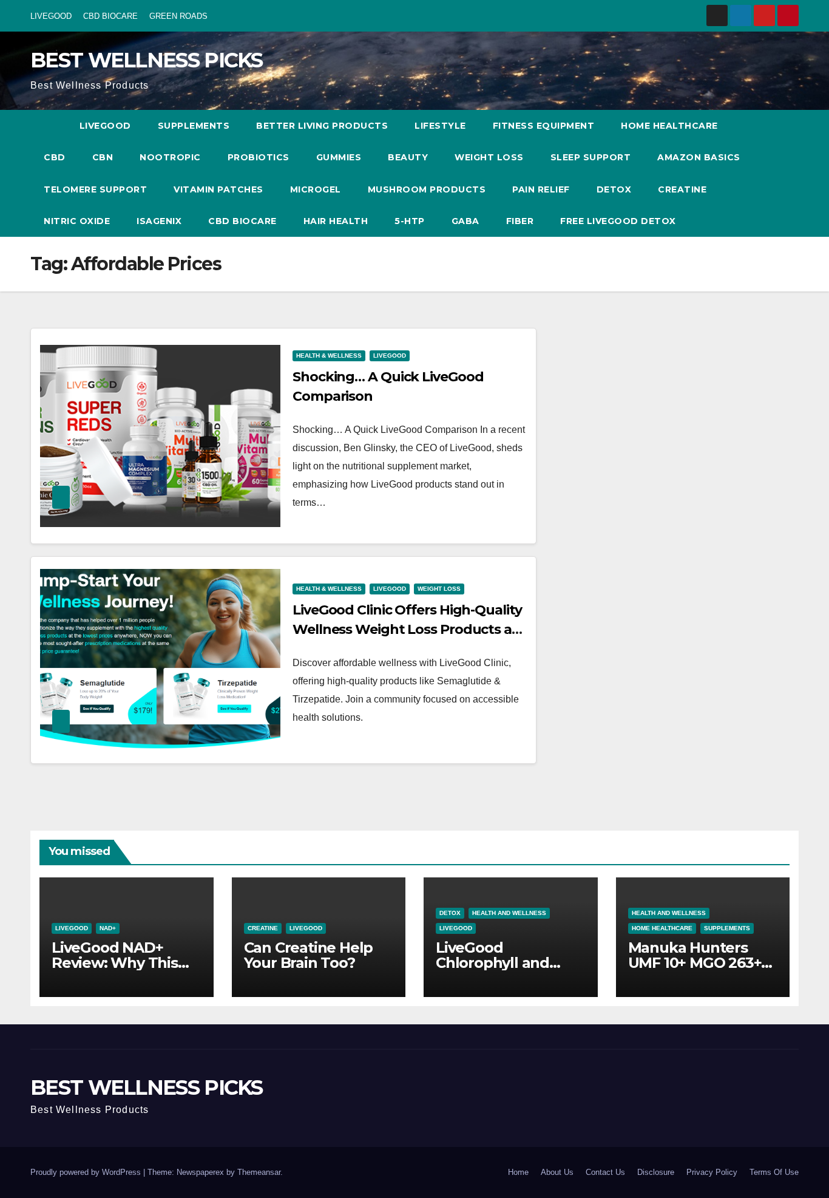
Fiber (520, 221)
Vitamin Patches (218, 189)
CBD (55, 157)
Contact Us (605, 1172)
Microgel (315, 189)
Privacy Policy (711, 1172)
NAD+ (108, 928)
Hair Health (335, 221)
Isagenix (159, 221)
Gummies (339, 157)
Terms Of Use (774, 1172)
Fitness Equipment (544, 125)
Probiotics (258, 157)
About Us (557, 1172)
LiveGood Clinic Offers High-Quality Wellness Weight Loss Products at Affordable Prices (407, 629)
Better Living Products (322, 125)
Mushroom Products (427, 189)
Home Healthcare (669, 125)
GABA (465, 221)
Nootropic (170, 157)
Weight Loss (489, 157)
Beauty (408, 157)
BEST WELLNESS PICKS (146, 60)
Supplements (194, 125)
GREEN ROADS (178, 16)
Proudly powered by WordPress (86, 1172)
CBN (102, 157)
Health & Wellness (329, 355)
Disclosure (655, 1172)
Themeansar (258, 1172)
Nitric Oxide (77, 221)
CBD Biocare (242, 221)
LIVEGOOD (51, 16)
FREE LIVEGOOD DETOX (618, 221)
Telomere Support (95, 189)
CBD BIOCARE (110, 16)
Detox (614, 189)
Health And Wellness (509, 913)
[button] (767, 173)
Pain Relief (541, 189)
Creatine (682, 189)
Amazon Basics (698, 157)
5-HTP (409, 221)
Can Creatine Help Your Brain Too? (308, 955)
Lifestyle (440, 125)
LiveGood (105, 125)
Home (518, 1172)
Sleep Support (590, 157)
